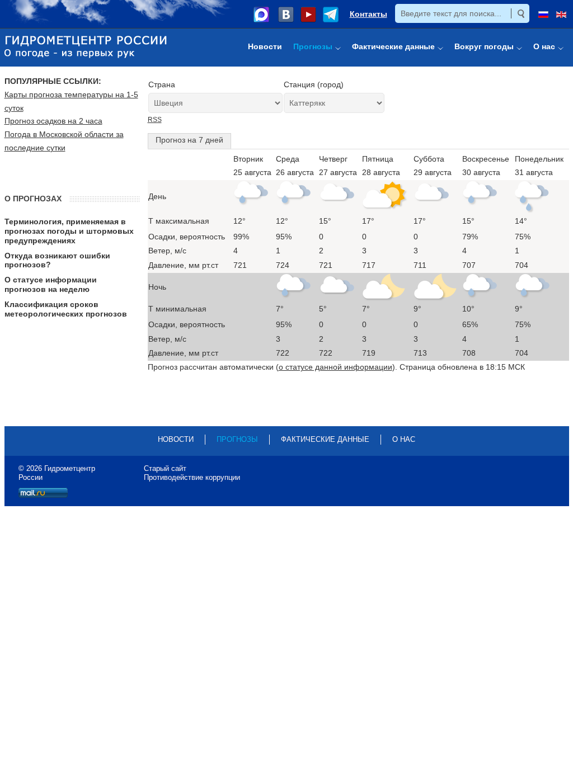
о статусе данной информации (335, 366)
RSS (155, 120)
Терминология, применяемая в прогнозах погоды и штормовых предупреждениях (69, 231)
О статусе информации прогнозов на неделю (50, 284)
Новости (176, 439)
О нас (403, 439)
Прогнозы (237, 439)
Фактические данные (325, 439)
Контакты (368, 14)
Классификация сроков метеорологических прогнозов (65, 309)
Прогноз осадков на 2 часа (53, 120)
